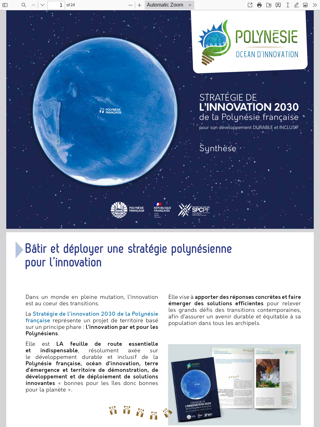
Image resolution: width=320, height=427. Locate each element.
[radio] (287, 5)
